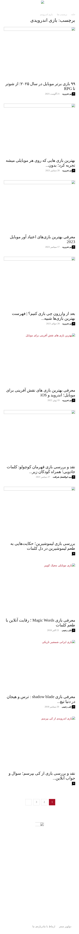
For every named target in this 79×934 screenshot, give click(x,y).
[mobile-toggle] (59, 5)
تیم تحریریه (67, 94)
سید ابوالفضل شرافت (62, 477)
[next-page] (28, 802)
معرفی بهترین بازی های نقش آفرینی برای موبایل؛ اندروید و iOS (40, 392)
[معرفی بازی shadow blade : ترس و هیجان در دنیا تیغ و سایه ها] (39, 666)
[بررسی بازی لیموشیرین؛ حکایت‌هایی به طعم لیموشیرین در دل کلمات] (39, 513)
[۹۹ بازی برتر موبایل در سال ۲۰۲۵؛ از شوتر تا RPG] (39, 53)
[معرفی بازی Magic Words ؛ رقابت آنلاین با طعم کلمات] (39, 589)
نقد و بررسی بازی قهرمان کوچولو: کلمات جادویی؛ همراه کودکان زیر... (41, 469)
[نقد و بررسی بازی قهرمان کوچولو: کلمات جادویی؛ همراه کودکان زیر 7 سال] (39, 436)
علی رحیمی (67, 630)
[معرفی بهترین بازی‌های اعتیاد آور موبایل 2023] (39, 206)
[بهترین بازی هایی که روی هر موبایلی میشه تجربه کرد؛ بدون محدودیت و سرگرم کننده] (39, 130)
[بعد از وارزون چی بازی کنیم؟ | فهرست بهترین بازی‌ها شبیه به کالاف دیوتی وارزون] (39, 283)
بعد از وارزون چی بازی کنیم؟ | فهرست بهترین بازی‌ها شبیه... (43, 316)
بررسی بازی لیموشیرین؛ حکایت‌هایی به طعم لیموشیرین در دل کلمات (42, 546)
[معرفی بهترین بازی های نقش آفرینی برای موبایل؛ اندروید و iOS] (39, 359)
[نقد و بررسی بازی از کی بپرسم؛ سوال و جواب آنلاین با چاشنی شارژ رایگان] (39, 743)
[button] (73, 5)
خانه (73, 14)
